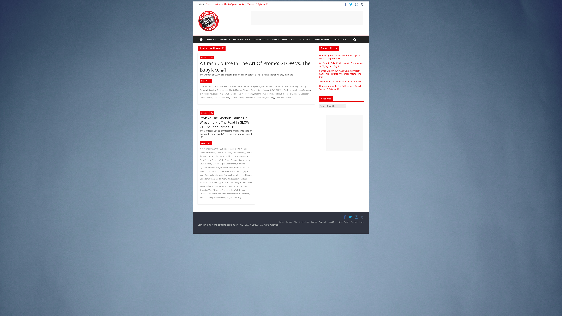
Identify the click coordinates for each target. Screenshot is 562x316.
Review (297, 94)
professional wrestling (229, 182)
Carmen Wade (218, 160)
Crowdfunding (321, 39)
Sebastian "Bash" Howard (210, 190)
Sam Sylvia (244, 186)
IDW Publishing (206, 94)
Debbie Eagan (219, 164)
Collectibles (271, 39)
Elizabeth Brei (248, 90)
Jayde (246, 171)
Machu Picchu (247, 94)
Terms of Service (357, 222)
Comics (210, 39)
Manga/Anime (240, 39)
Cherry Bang (230, 160)
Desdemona (231, 164)
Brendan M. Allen (229, 86)
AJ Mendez (263, 86)
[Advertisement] (307, 18)
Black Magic (294, 86)
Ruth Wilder (234, 186)
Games (257, 39)
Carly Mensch (222, 90)
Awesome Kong (239, 152)
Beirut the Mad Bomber (279, 86)
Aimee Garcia (246, 86)
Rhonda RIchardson (220, 186)
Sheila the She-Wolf (221, 97)
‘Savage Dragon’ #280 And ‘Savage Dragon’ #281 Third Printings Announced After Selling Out (340, 73)
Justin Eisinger (224, 175)
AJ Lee (255, 86)
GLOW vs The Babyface (285, 90)
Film (295, 222)
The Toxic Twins (237, 97)
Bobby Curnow (232, 156)
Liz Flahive (237, 94)
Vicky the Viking (268, 97)
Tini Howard (244, 194)
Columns (303, 39)
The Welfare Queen (253, 97)
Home (281, 222)
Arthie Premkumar (223, 152)
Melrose (270, 94)
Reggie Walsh (205, 186)
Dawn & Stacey (206, 164)
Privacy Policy (343, 222)
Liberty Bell (226, 94)
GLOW (272, 90)
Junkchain (217, 94)
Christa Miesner (235, 90)
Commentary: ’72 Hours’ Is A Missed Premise (226, 4)
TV (212, 57)
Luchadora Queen (207, 179)
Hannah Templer (303, 90)
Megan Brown (260, 94)
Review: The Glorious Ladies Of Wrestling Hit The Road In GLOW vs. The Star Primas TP (224, 122)
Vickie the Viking (206, 197)
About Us (339, 39)
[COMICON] (209, 11)
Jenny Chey (204, 175)
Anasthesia (210, 152)
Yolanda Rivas (220, 197)
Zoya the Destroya (283, 97)
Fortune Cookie (262, 90)
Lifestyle (287, 39)
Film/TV (224, 39)
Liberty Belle (236, 175)
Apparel (322, 222)
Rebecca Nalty (287, 94)
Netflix (277, 94)
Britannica (211, 90)
